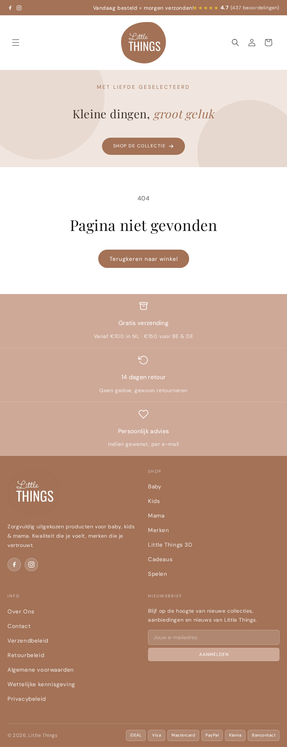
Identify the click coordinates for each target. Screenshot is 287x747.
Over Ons (21, 611)
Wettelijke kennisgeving (41, 684)
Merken (158, 530)
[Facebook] (10, 7)
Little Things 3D (170, 544)
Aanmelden (214, 654)
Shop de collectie (139, 146)
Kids (154, 501)
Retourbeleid (25, 655)
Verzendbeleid (27, 640)
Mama (156, 515)
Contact (19, 626)
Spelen (157, 574)
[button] (15, 42)
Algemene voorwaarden (40, 669)
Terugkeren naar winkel (143, 259)
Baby (154, 486)
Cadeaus (160, 559)
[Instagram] (19, 7)
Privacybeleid (26, 699)
